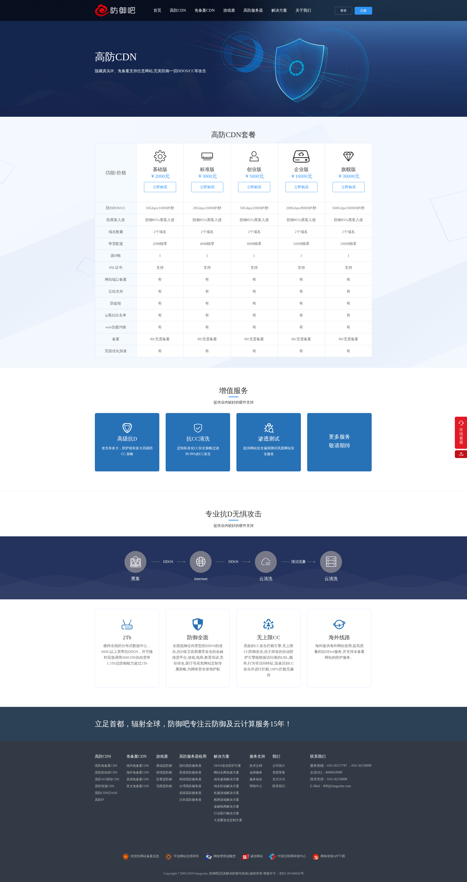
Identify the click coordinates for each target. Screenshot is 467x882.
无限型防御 (164, 786)
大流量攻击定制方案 (228, 820)
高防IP (99, 799)
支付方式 (278, 779)
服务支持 (257, 756)
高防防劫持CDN (106, 772)
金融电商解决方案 (226, 806)
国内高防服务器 (190, 765)
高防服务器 (253, 10)
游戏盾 (229, 10)
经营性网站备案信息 (145, 856)
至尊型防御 (164, 779)
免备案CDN (205, 10)
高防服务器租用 (193, 756)
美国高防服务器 (190, 793)
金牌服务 (256, 772)
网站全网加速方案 (226, 772)
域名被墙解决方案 (226, 779)
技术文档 (256, 765)
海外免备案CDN (137, 772)
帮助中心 (256, 786)
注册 (363, 10)
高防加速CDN (104, 786)
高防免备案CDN (106, 765)
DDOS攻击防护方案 (227, 765)
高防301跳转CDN (107, 779)
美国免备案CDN (137, 779)
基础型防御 (164, 765)
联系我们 (278, 786)
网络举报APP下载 (333, 856)
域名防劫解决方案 (226, 786)
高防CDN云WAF (106, 793)
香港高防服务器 (190, 772)
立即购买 (160, 187)
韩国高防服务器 (190, 779)
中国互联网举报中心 (292, 856)
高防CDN (178, 10)
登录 (343, 10)
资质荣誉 (278, 772)
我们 (276, 756)
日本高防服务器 (190, 799)
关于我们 (303, 10)
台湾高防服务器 (190, 786)
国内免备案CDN (137, 765)
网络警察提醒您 (225, 856)
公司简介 (278, 765)
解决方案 (279, 10)
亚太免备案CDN (137, 786)
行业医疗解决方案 (226, 813)
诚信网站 (256, 856)
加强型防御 (164, 772)
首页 (157, 10)
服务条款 (256, 779)
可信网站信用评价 (186, 856)
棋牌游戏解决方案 (226, 799)
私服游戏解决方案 (226, 793)
